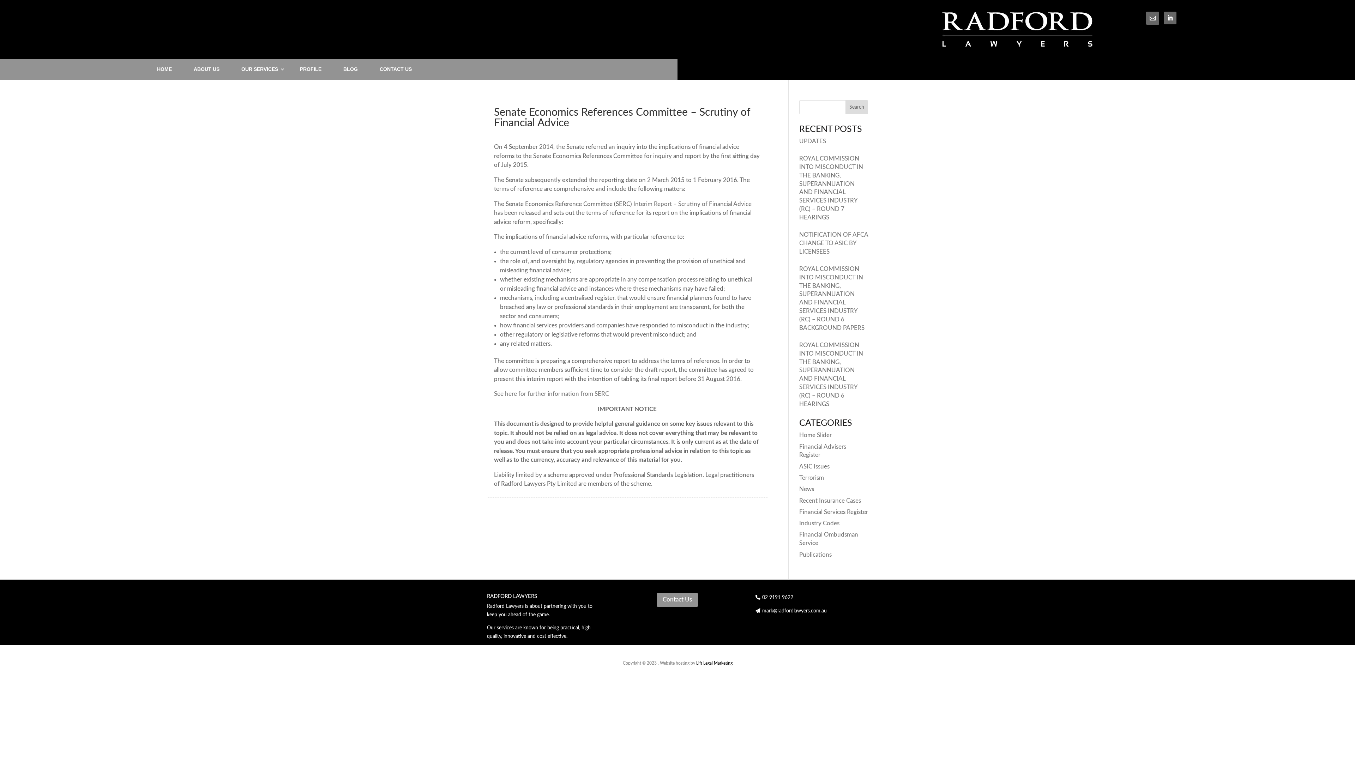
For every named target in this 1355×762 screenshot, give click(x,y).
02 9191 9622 (777, 597)
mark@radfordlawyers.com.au (794, 611)
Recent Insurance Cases (830, 501)
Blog (350, 69)
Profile (310, 69)
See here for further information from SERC (552, 394)
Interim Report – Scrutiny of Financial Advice (692, 204)
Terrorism (811, 478)
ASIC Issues (814, 467)
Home (164, 69)
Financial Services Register (833, 512)
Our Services (259, 69)
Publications (815, 555)
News (806, 489)
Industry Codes (819, 523)
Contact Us (396, 69)
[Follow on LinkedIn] (1170, 18)
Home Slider (815, 435)
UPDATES (812, 141)
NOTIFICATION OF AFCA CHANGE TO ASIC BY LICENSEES (833, 243)
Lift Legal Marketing (714, 663)
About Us (206, 69)
